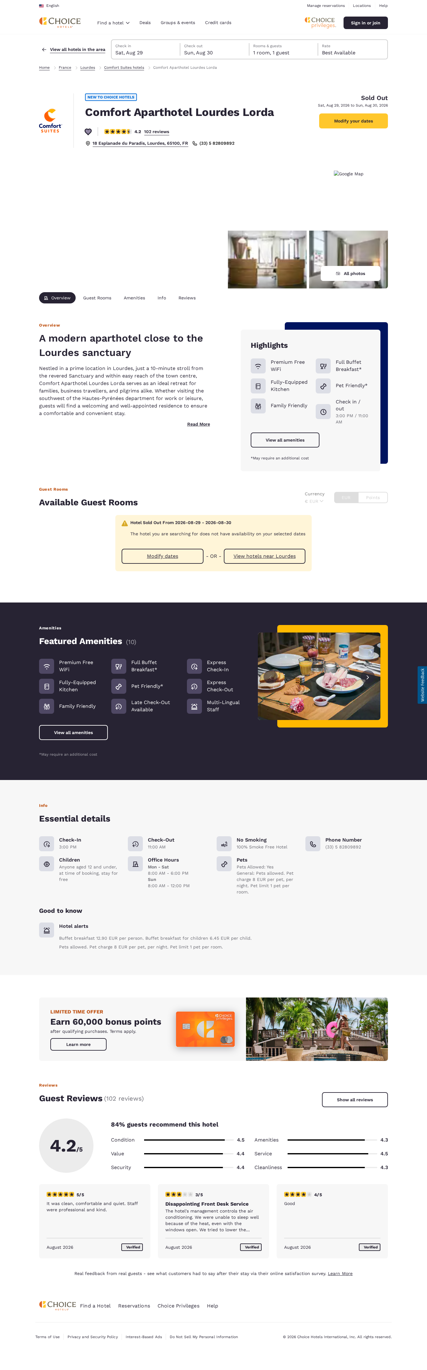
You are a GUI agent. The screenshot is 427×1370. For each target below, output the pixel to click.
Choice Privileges (178, 1306)
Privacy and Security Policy (93, 1337)
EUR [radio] (346, 497)
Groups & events (178, 22)
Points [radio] (373, 497)
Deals (145, 22)
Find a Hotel (95, 1306)
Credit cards (218, 22)
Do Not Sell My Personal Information (204, 1337)
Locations (362, 5)
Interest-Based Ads (144, 1337)
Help (383, 5)
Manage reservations (326, 5)
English (52, 5)
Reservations (134, 1306)
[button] (422, 685)
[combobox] (113, 22)
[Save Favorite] (88, 131)
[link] (78, 1044)
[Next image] (367, 676)
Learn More (340, 1273)
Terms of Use (47, 1337)
